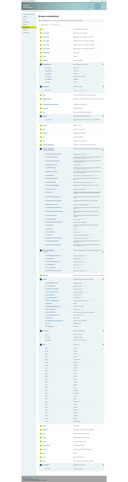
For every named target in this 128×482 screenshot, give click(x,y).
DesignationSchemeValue (53, 288)
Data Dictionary (34, 11)
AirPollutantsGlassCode (52, 157)
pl (47, 404)
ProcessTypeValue (51, 309)
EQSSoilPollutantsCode (52, 204)
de (47, 362)
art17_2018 (46, 48)
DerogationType (50, 258)
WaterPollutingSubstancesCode (54, 270)
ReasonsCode (50, 225)
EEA (29, 1)
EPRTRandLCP (47, 99)
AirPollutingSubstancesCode (53, 255)
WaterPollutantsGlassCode (53, 241)
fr (47, 379)
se (47, 412)
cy (47, 356)
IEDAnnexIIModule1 (48, 144)
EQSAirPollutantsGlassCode (53, 196)
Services (25, 30)
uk (47, 421)
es (47, 373)
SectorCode (49, 228)
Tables (24, 19)
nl (47, 401)
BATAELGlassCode (51, 167)
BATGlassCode (50, 175)
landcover (46, 330)
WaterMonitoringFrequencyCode (54, 237)
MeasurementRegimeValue (53, 300)
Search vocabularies (45, 24)
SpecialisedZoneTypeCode (53, 315)
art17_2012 (46, 44)
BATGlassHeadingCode (52, 178)
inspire (45, 279)
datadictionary (47, 64)
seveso (45, 449)
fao (44, 112)
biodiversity (46, 52)
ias (44, 137)
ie (47, 384)
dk (47, 365)
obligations (49, 79)
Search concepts (56, 24)
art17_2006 (46, 41)
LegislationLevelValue (52, 297)
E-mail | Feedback (27, 477)
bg (47, 353)
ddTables (49, 73)
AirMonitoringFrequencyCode (54, 154)
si (47, 415)
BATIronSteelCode (51, 182)
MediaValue (49, 303)
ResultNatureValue (51, 312)
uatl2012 (49, 340)
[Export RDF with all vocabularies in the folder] (103, 64)
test (44, 453)
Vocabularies (26, 27)
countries (49, 119)
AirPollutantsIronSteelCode (53, 160)
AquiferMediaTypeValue (52, 282)
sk (47, 418)
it (47, 387)
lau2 (44, 425)
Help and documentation (29, 14)
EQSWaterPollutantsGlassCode (54, 207)
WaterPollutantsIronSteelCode (54, 244)
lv (47, 396)
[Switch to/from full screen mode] (97, 1)
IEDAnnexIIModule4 (48, 250)
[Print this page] (96, 1)
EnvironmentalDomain (52, 291)
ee (47, 368)
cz (47, 359)
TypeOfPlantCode (51, 264)
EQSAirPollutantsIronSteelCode (54, 200)
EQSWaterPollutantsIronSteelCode (55, 211)
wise (44, 461)
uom (44, 457)
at (47, 348)
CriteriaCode (50, 192)
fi (47, 376)
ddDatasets (49, 70)
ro (47, 410)
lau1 (44, 344)
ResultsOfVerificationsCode (53, 261)
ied (44, 141)
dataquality (46, 86)
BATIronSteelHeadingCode (53, 185)
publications (46, 445)
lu (47, 393)
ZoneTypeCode (50, 326)
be (47, 351)
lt (47, 390)
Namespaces (26, 32)
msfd (44, 437)
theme (48, 323)
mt (47, 398)
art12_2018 (46, 37)
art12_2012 (46, 33)
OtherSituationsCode (52, 215)
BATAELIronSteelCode (52, 171)
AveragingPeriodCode (52, 164)
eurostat (45, 108)
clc (47, 334)
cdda (44, 56)
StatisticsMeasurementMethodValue (55, 320)
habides (45, 133)
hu (47, 382)
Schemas (25, 24)
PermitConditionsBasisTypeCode (54, 222)
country (49, 468)
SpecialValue (50, 317)
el (47, 370)
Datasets (25, 16)
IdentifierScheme (51, 294)
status (48, 82)
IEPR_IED (45, 275)
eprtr (44, 95)
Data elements (26, 22)
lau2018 (45, 429)
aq (43, 29)
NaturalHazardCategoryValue (53, 306)
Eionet (29, 11)
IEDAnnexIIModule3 (48, 148)
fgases (45, 116)
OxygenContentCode (51, 219)
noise (44, 441)
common (45, 60)
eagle (48, 337)
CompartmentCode (51, 189)
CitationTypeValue (51, 285)
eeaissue (49, 76)
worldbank (46, 465)
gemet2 (45, 125)
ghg (44, 129)
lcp (44, 433)
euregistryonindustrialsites (50, 104)
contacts (49, 68)
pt (47, 407)
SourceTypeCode (51, 232)
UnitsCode (49, 235)
